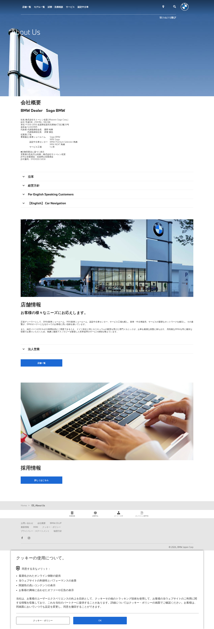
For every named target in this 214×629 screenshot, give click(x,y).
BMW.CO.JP (56, 523)
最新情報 (25, 527)
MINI (35, 527)
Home (24, 505)
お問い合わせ (27, 523)
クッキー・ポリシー (51, 527)
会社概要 (41, 523)
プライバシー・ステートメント (35, 531)
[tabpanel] (107, 258)
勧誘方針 (58, 531)
